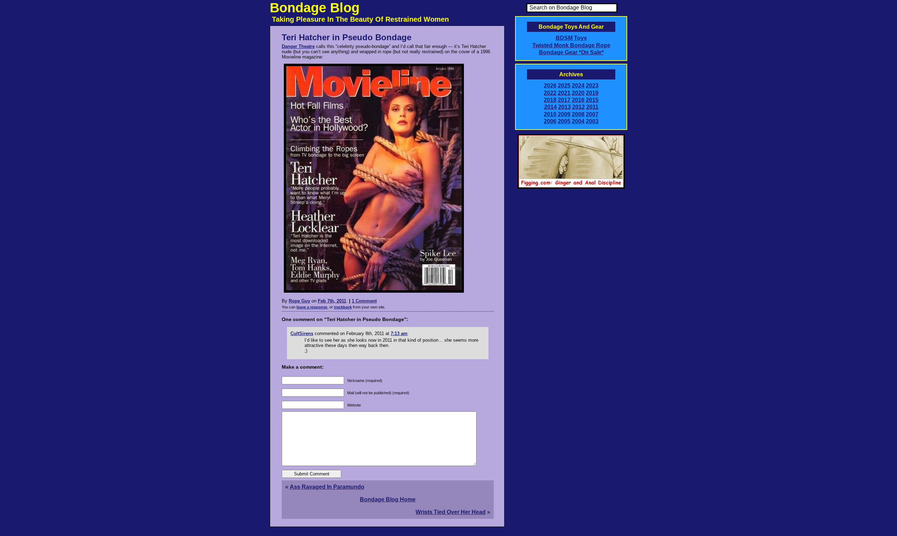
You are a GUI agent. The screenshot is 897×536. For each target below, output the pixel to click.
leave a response (311, 307)
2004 (578, 121)
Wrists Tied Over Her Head (451, 512)
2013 (564, 107)
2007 (592, 114)
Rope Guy (299, 301)
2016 (578, 100)
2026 (550, 86)
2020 (578, 93)
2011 (592, 107)
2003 (592, 121)
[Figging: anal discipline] (571, 187)
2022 (550, 93)
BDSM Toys (571, 38)
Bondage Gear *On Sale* (571, 52)
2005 (564, 121)
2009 (564, 114)
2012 (578, 107)
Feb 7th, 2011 (332, 301)
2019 (592, 93)
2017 (564, 100)
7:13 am (399, 333)
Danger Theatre (298, 46)
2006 (550, 121)
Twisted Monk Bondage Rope (571, 45)
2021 (564, 93)
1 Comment (364, 301)
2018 (550, 100)
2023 (592, 86)
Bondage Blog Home (388, 499)
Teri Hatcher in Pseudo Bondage (346, 37)
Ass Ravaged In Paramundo (327, 487)
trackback (343, 307)
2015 (592, 100)
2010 (550, 114)
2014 (550, 107)
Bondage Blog (315, 7)
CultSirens (301, 333)
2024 (578, 86)
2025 (564, 86)
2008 (578, 114)
